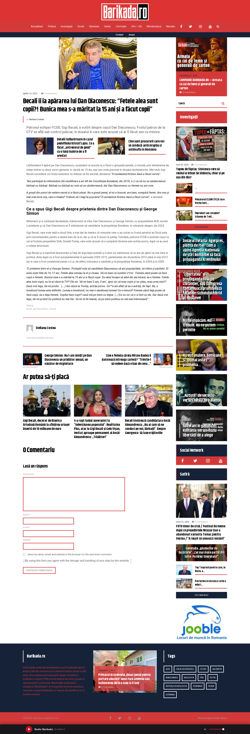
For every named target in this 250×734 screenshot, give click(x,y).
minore (52, 309)
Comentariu (28, 474)
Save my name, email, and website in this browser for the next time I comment (70, 554)
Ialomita (217, 669)
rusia (211, 686)
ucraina (170, 694)
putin (212, 677)
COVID (203, 669)
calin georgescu (185, 669)
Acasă (132, 35)
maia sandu (172, 677)
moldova (189, 677)
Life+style (121, 26)
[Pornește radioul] (29, 729)
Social (81, 26)
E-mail (26, 527)
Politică (52, 26)
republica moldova (176, 686)
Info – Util (136, 26)
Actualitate (37, 26)
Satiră (107, 26)
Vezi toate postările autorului (40, 338)
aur (168, 669)
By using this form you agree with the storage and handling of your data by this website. (78, 560)
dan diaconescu (40, 309)
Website (27, 540)
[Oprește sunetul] (205, 729)
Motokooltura (154, 26)
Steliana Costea (36, 119)
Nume (26, 515)
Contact (119, 35)
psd (202, 677)
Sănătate (94, 26)
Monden (170, 26)
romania (197, 686)
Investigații (66, 26)
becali (29, 309)
